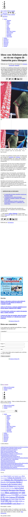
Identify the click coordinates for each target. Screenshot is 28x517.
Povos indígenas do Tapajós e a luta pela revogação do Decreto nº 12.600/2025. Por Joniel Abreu (14, 202)
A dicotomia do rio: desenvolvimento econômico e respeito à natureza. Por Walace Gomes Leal (14, 198)
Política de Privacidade (9, 387)
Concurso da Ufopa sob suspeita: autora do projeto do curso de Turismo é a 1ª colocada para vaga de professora (13, 317)
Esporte (5, 46)
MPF (23, 493)
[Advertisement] (14, 260)
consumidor (10, 451)
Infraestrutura (12, 457)
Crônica (12, 452)
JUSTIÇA (6, 39)
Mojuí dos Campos (11, 31)
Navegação (11, 65)
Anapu (5, 476)
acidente (2, 447)
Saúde (18, 466)
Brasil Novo (7, 448)
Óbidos (8, 30)
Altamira (15, 447)
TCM (2, 501)
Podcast (24, 463)
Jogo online (11, 488)
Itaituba (8, 28)
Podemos (12, 497)
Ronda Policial (12, 464)
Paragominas (8, 495)
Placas (20, 463)
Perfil (14, 463)
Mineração (6, 42)
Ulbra (23, 501)
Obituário (8, 462)
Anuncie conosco (8, 388)
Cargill (12, 476)
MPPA (3, 495)
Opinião (4, 463)
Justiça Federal (19, 488)
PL (4, 497)
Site (1, 349)
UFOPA (20, 501)
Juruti (8, 27)
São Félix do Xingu (12, 466)
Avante (9, 476)
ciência (23, 476)
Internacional (18, 457)
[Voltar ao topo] (1, 505)
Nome (2, 343)
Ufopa (20, 468)
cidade (3, 449)
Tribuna (13, 468)
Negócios (6, 44)
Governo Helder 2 (15, 482)
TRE (10, 501)
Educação (6, 43)
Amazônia (19, 447)
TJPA (6, 501)
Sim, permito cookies (6, 515)
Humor (7, 457)
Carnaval (16, 476)
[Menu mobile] (15, 13)
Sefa (20, 499)
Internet (22, 457)
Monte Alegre (10, 32)
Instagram (3, 488)
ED (10, 402)
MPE (19, 493)
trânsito (9, 468)
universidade (6, 503)
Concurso (5, 451)
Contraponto (7, 452)
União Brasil (16, 503)
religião (21, 497)
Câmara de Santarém (14, 478)
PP (17, 497)
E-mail (3, 346)
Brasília (11, 448)
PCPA (13, 495)
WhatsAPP (7, 215)
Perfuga (24, 495)
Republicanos (5, 499)
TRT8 (13, 501)
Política (5, 38)
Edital (5, 455)
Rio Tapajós (12, 499)
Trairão (6, 468)
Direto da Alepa (14, 453)
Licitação (4, 490)
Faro (8, 25)
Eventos (13, 456)
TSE (16, 501)
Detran (25, 480)
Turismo (17, 468)
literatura (12, 490)
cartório (20, 476)
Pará (12, 463)
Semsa (23, 499)
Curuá (8, 24)
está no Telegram (13, 213)
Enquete (6, 456)
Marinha (3, 492)
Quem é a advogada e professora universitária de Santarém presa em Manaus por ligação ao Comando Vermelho (13, 302)
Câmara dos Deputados (13, 480)
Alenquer (9, 20)
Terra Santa (9, 36)
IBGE (22, 486)
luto (17, 490)
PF (2, 497)
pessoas (17, 463)
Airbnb (2, 476)
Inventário (7, 488)
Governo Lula (6, 484)
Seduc (17, 499)
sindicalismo (7, 467)
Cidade (5, 19)
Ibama (19, 486)
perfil (20, 495)
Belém (8, 21)
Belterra (8, 23)
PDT (17, 495)
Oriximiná (9, 34)
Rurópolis (9, 35)
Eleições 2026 (5, 482)
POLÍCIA (6, 40)
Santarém (17, 65)
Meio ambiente (11, 492)
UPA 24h (22, 503)
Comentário (4, 331)
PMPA (7, 497)
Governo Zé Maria (7, 486)
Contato (5, 389)
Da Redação (11, 222)
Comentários (8, 449)
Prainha (7, 464)
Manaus (22, 490)
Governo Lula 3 (16, 484)
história (15, 486)
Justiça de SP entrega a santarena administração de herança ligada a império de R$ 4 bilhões (14, 307)
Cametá (15, 448)
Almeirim (11, 447)
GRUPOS (4, 13)
